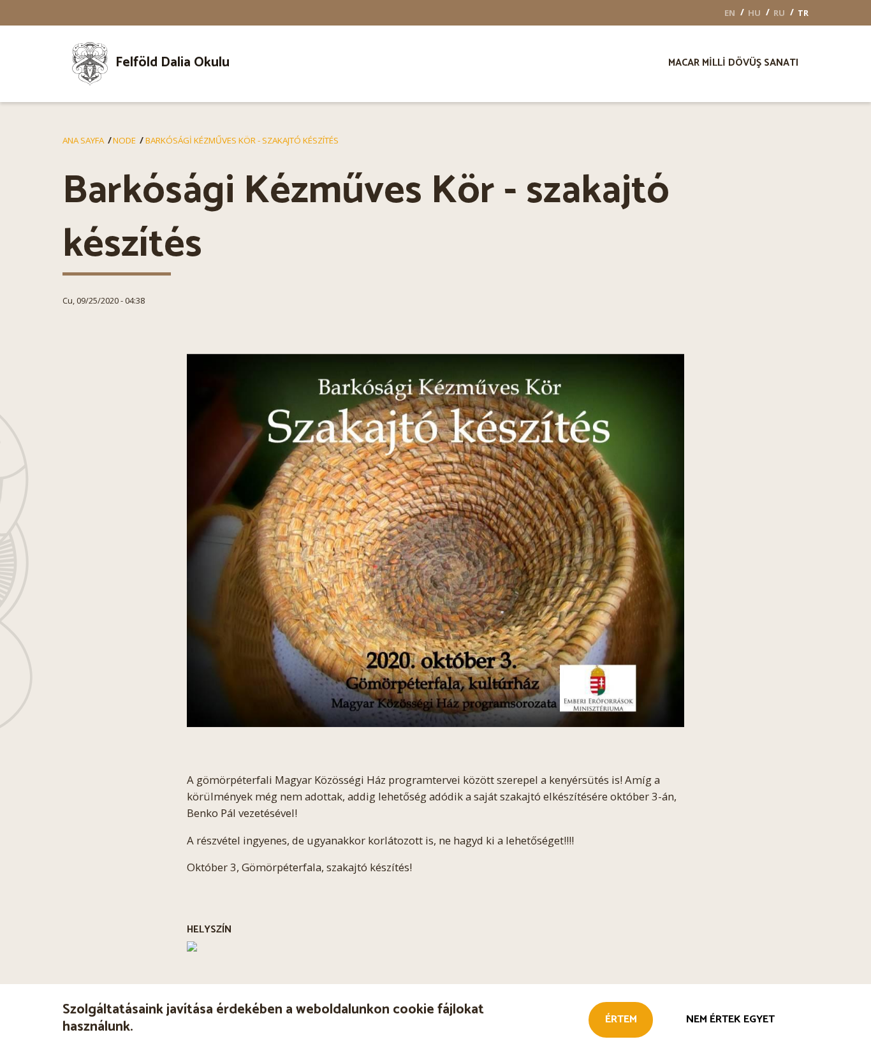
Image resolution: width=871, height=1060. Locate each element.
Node (124, 140)
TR (803, 12)
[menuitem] (170, 63)
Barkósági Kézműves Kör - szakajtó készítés (242, 140)
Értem (621, 1019)
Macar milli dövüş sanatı (733, 64)
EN (729, 12)
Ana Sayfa (83, 140)
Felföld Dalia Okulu (172, 62)
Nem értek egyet (730, 1019)
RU (779, 12)
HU (754, 12)
